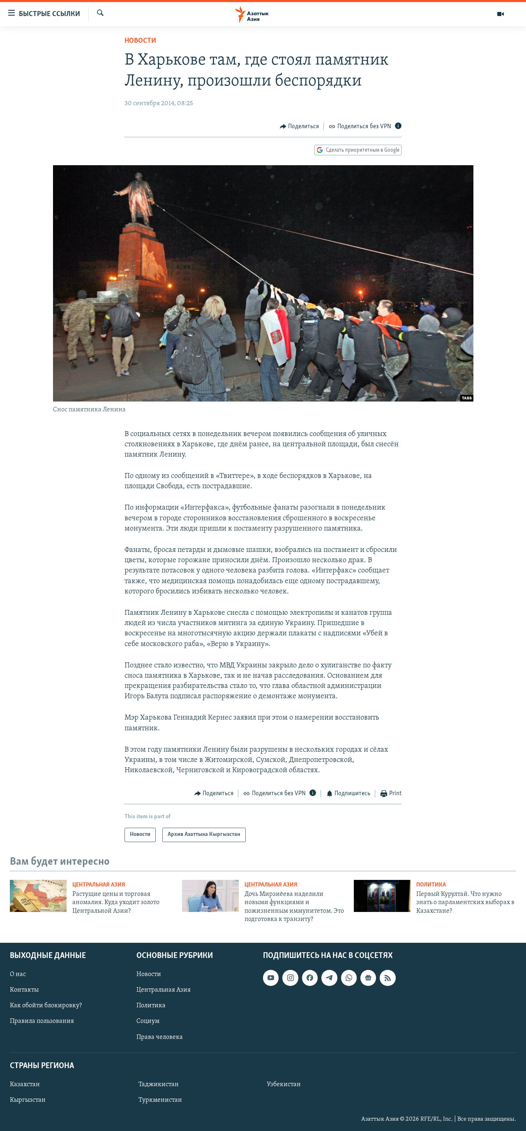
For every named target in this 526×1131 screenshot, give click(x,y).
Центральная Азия (98, 885)
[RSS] (387, 978)
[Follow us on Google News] (368, 978)
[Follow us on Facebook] (310, 978)
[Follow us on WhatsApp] (349, 978)
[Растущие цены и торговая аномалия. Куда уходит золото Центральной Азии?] (38, 896)
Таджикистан (158, 1084)
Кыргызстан (28, 1100)
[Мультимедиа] (500, 14)
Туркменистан (160, 1100)
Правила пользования (42, 1021)
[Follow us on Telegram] (329, 978)
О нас (18, 974)
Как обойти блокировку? (46, 1005)
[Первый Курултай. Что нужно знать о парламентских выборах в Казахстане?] (382, 896)
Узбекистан (284, 1084)
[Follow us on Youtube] (271, 978)
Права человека (159, 1037)
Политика (431, 885)
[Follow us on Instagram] (290, 978)
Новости (140, 41)
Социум (147, 1021)
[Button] (299, 126)
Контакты (24, 990)
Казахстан (25, 1084)
